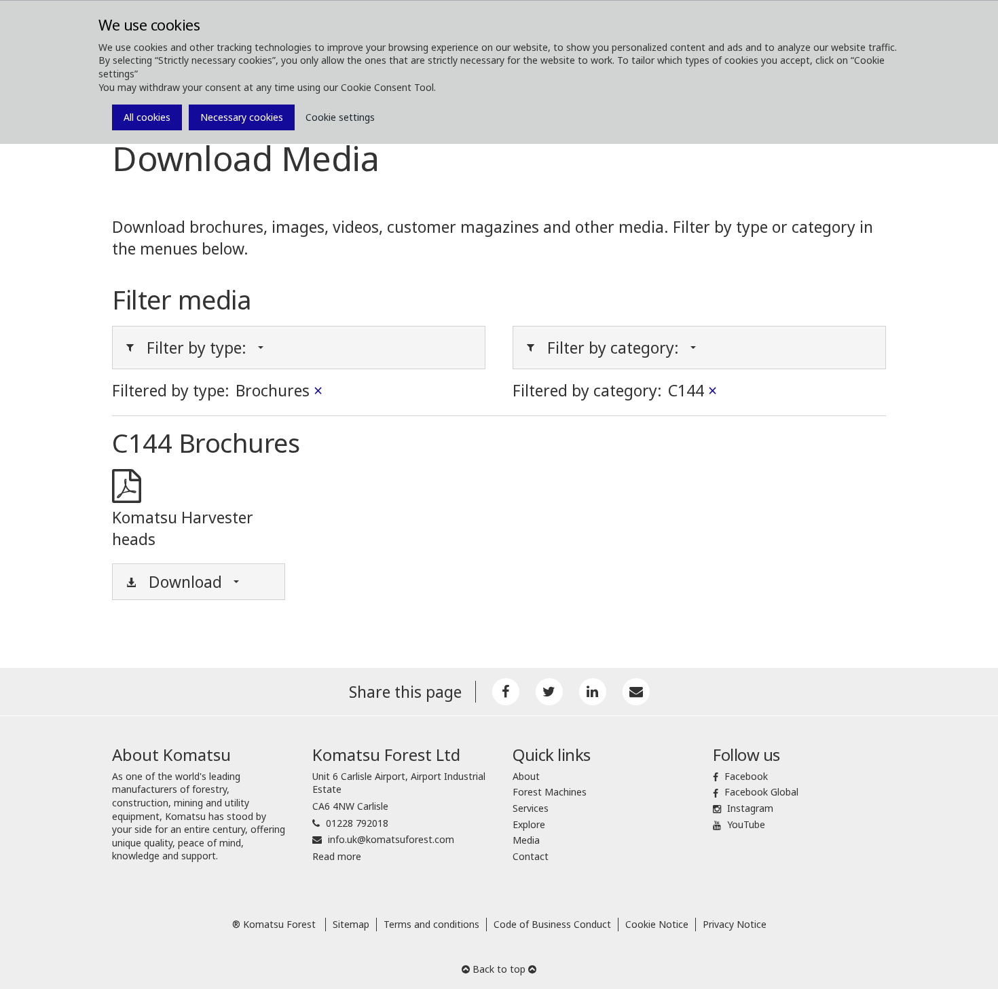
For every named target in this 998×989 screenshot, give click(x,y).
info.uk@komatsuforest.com (391, 839)
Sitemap (351, 924)
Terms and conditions (431, 924)
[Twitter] (549, 691)
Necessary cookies (241, 117)
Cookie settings (340, 117)
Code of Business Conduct (552, 924)
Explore (529, 824)
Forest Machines (550, 791)
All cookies (147, 117)
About (526, 776)
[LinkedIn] (592, 691)
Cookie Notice (656, 924)
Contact (531, 856)
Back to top (499, 969)
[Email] (636, 691)
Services (531, 808)
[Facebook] (505, 691)
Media (526, 840)
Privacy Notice (734, 924)
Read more (336, 856)
